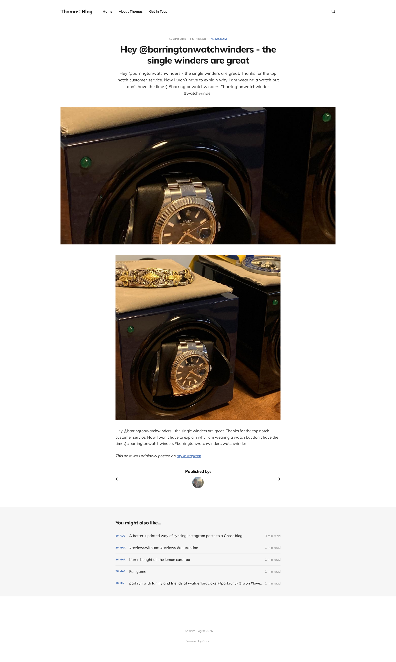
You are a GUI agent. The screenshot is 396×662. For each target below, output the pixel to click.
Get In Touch (159, 11)
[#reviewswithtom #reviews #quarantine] (198, 548)
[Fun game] (198, 571)
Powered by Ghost (198, 641)
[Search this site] (333, 11)
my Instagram (189, 455)
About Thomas (131, 11)
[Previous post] (119, 479)
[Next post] (277, 479)
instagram (218, 39)
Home (107, 11)
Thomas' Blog (76, 11)
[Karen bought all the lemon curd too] (198, 559)
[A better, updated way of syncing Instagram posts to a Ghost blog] (198, 536)
